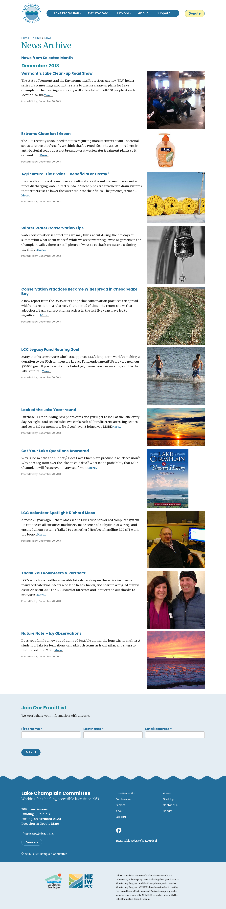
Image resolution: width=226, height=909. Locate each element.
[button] (67, 13)
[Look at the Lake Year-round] (176, 426)
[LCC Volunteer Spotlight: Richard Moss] (176, 539)
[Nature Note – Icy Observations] (176, 659)
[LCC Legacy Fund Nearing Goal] (176, 375)
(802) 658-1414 (43, 834)
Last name (93, 728)
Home (25, 38)
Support (121, 817)
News (47, 38)
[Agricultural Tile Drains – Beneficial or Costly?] (176, 197)
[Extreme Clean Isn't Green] (165, 150)
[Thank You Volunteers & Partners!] (176, 599)
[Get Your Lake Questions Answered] (167, 478)
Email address (158, 728)
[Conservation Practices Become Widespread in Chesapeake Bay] (176, 315)
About (37, 38)
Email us (31, 842)
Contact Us (170, 805)
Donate (195, 13)
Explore (120, 805)
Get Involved (124, 799)
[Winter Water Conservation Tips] (176, 255)
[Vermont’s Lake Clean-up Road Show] (176, 100)
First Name (31, 728)
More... (48, 95)
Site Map (168, 799)
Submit (30, 752)
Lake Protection (126, 793)
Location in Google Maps (40, 824)
